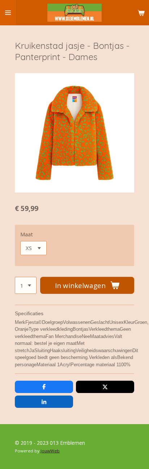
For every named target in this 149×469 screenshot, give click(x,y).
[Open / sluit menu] (8, 12)
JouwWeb (50, 450)
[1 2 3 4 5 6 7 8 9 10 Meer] (26, 285)
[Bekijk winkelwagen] (141, 12)
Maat (26, 234)
